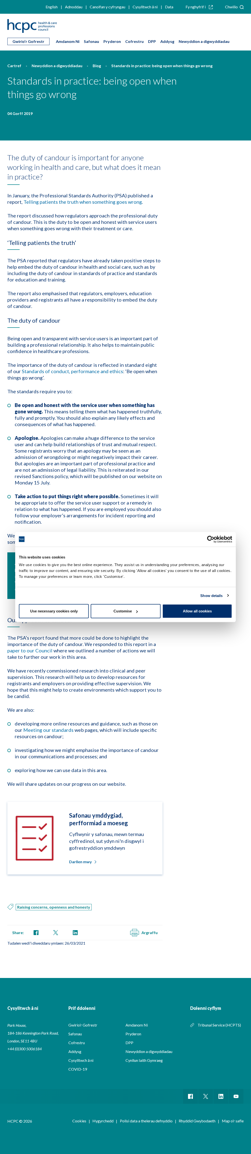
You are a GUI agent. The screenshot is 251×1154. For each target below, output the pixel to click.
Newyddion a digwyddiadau (204, 41)
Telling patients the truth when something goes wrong (83, 202)
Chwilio (231, 6)
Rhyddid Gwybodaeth (197, 1120)
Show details (211, 595)
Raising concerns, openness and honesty (53, 907)
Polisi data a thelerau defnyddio (146, 1120)
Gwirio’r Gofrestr (28, 41)
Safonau (91, 41)
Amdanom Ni (67, 41)
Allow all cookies (197, 611)
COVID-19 (77, 1069)
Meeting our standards (48, 730)
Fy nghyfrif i (196, 6)
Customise (122, 611)
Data (169, 6)
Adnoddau (73, 6)
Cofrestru (134, 41)
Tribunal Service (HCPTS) (219, 1025)
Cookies (79, 1120)
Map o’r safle (233, 1120)
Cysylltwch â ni (145, 6)
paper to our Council (29, 650)
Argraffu (149, 932)
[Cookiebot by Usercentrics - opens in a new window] (210, 539)
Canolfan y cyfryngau (107, 6)
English (52, 6)
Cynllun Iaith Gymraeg (144, 1060)
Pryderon (112, 41)
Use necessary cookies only (54, 611)
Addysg (167, 41)
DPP (152, 41)
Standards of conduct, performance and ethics (72, 371)
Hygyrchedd (102, 1120)
